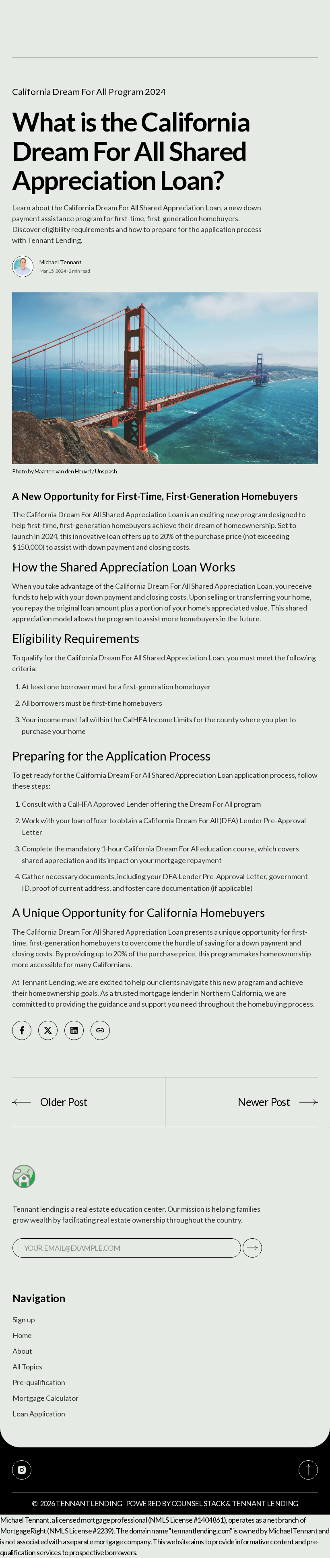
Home (22, 1335)
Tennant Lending (89, 1503)
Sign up (23, 1319)
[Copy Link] (100, 1030)
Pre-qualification (38, 1382)
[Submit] (252, 1248)
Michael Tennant (60, 262)
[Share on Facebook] (21, 1030)
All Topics (27, 1366)
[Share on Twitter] (48, 1030)
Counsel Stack (198, 1503)
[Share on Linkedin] (74, 1030)
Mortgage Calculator (45, 1398)
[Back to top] (308, 1470)
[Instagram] (21, 1470)
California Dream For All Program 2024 (89, 91)
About (22, 1350)
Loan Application (38, 1413)
